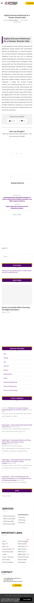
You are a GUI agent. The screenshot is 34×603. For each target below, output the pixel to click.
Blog (3, 543)
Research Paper (22, 559)
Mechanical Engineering (10, 382)
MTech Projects (22, 543)
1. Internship (21, 517)
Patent (5, 378)
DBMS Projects (22, 554)
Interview (6, 366)
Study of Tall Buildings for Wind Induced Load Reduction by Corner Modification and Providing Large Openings (16, 478)
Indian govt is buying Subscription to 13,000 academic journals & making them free (17, 271)
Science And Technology (10, 390)
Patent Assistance (23, 541)
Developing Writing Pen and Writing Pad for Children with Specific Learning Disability (16, 441)
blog (5, 354)
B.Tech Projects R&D (9, 524)
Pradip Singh (5, 425)
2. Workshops (22, 520)
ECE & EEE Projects (23, 557)
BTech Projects (22, 549)
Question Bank (8, 374)
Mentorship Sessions (9, 516)
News (4, 546)
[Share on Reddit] (17, 176)
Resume (6, 370)
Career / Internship (7, 557)
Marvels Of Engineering (10, 386)
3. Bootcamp (21, 522)
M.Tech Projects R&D (9, 518)
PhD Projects (21, 546)
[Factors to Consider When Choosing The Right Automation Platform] (17, 295)
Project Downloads (7, 551)
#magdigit (16, 601)
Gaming (6, 358)
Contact (4, 554)
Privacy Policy (6, 559)
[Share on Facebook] (13, 176)
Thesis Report (22, 562)
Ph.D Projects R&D (8, 521)
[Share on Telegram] (20, 176)
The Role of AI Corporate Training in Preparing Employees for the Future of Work (15, 409)
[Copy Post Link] (22, 176)
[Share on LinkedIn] (15, 176)
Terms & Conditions (7, 562)
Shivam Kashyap (13, 20)
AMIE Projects (22, 551)
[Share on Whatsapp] (18, 176)
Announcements (7, 549)
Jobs (5, 362)
